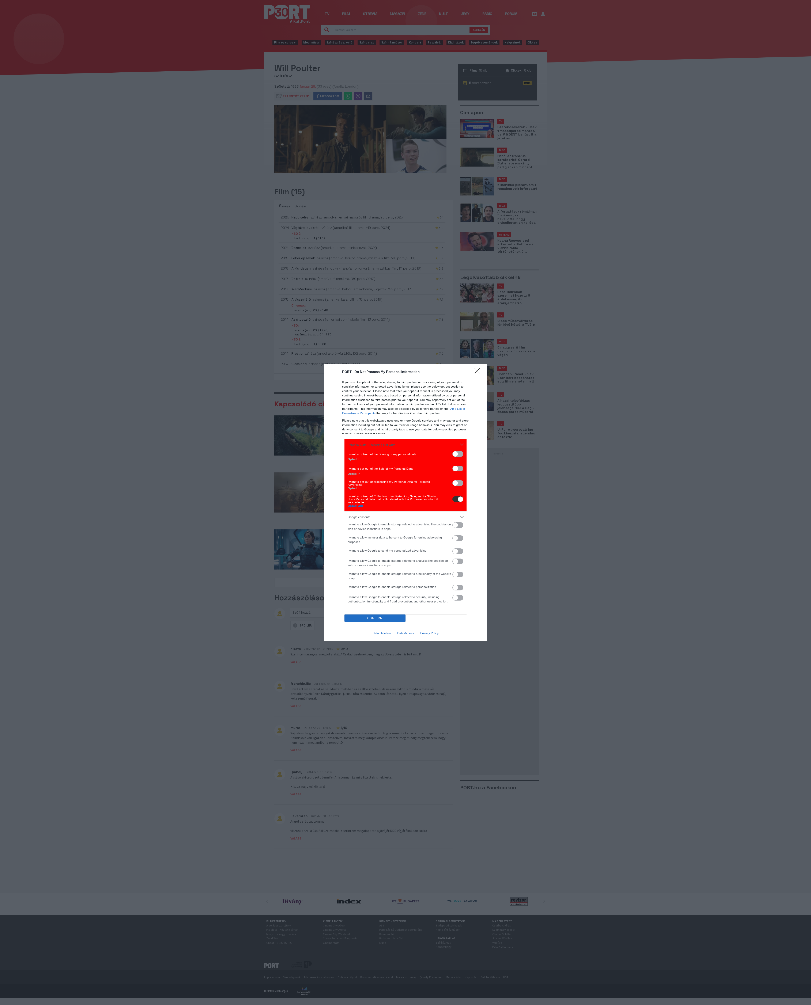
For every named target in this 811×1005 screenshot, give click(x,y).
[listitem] (405, 444)
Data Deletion (382, 633)
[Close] (479, 372)
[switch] (457, 454)
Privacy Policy (429, 633)
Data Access (405, 633)
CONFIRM (375, 618)
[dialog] (405, 502)
